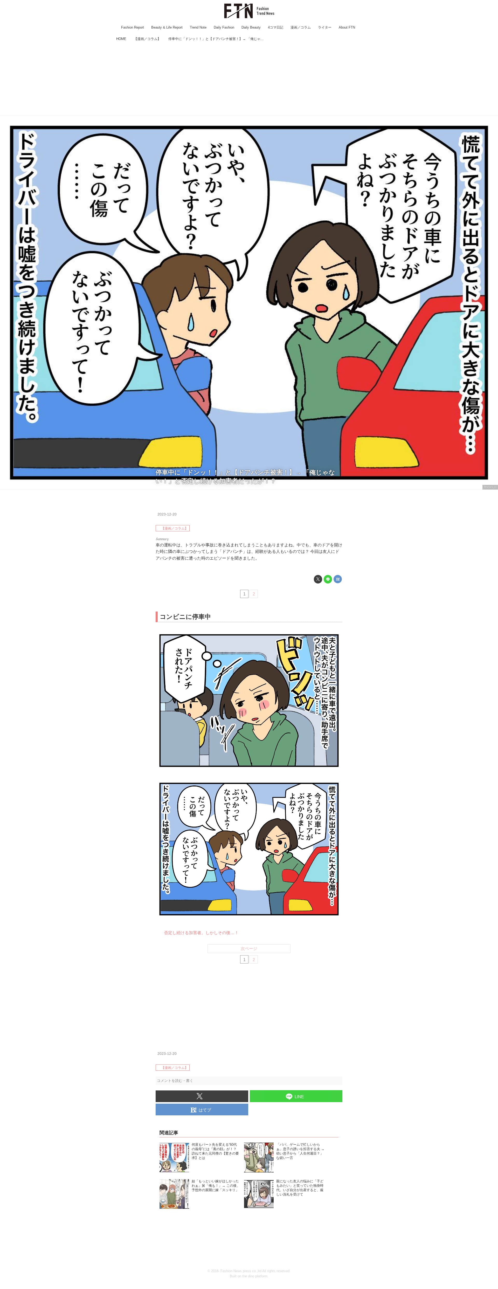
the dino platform (254, 1276)
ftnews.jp (490, 487)
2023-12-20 (167, 514)
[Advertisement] (249, 79)
